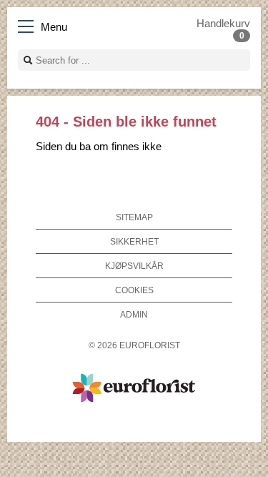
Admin (134, 314)
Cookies (134, 290)
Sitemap (134, 217)
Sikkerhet (134, 241)
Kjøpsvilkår (134, 265)
